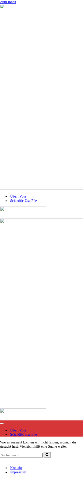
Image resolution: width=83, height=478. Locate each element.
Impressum (22, 460)
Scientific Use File (23, 201)
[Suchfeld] (47, 455)
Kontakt (6, 460)
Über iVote (18, 196)
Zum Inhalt (8, 2)
